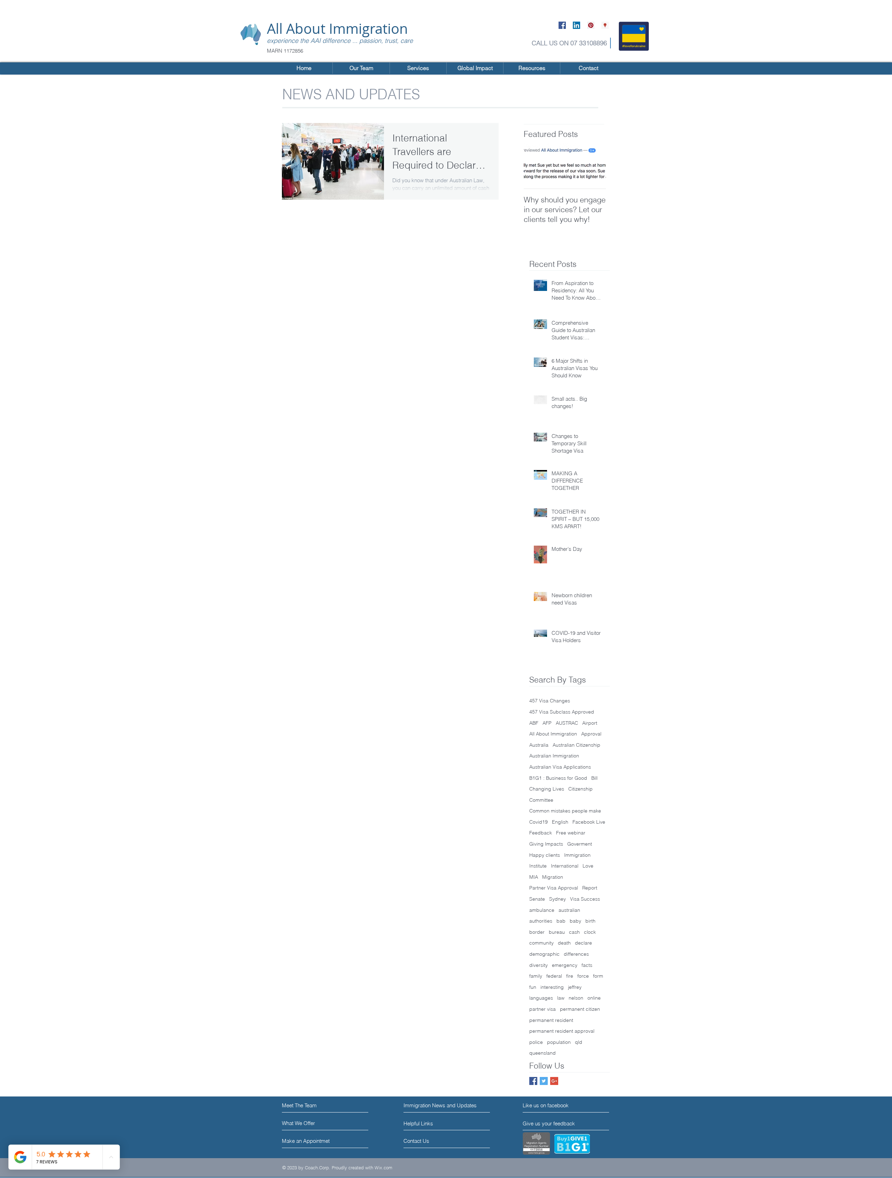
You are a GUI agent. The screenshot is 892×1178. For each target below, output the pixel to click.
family (535, 976)
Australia (538, 745)
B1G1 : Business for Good (558, 778)
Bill (594, 778)
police (536, 1042)
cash (574, 932)
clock (590, 932)
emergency (564, 965)
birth (590, 921)
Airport (589, 723)
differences (576, 954)
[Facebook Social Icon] (562, 25)
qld (578, 1042)
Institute (538, 866)
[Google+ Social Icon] (554, 1081)
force (583, 976)
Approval (591, 734)
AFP (547, 723)
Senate (537, 899)
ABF (533, 723)
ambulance (541, 910)
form (598, 976)
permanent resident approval (561, 1031)
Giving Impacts (546, 844)
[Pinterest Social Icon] (590, 25)
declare (583, 943)
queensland (542, 1053)
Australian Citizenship (576, 745)
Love (588, 866)
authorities (540, 921)
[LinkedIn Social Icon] (576, 25)
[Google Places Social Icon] (605, 25)
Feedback (540, 833)
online (594, 998)
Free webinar (570, 833)
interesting (552, 987)
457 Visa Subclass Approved (561, 712)
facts (587, 965)
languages (541, 998)
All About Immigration (337, 28)
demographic (544, 954)
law (560, 998)
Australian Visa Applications (560, 767)
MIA (533, 877)
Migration (552, 877)
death (564, 943)
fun (532, 987)
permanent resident (551, 1020)
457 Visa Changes (549, 701)
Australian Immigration (554, 756)
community (541, 943)
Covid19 (538, 822)
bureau (557, 932)
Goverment (579, 844)
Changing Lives (546, 789)
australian (569, 910)
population (559, 1042)
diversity (538, 965)
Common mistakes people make (565, 811)
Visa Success (585, 899)
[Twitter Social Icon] (544, 1081)
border (537, 932)
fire (569, 976)
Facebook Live (588, 822)
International (564, 866)
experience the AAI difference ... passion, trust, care (340, 41)
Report (589, 888)
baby (575, 921)
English (560, 822)
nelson (576, 998)
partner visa (542, 1009)
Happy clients (544, 855)
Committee (541, 800)
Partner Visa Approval (553, 888)
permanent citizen (580, 1009)
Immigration (577, 855)
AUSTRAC (567, 723)
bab (561, 921)
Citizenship (580, 789)
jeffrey (575, 987)
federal (554, 976)
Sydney (557, 899)
